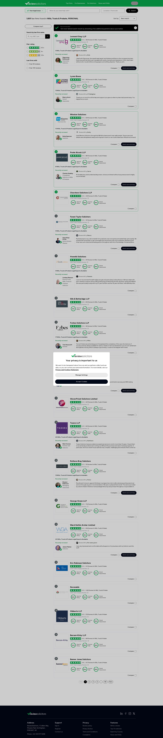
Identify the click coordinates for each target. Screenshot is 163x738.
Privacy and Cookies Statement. (67, 370)
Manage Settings (81, 375)
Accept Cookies (81, 382)
